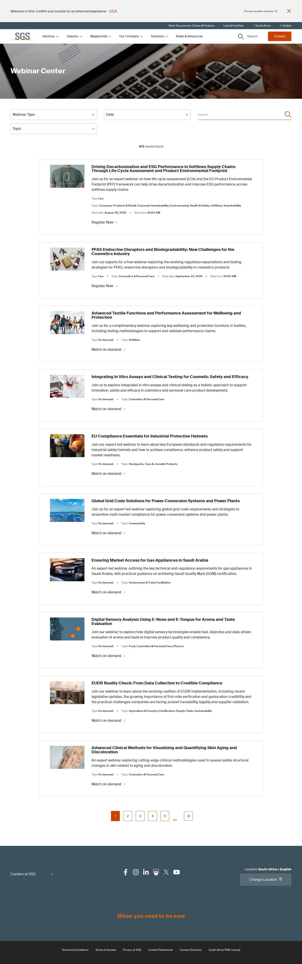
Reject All (169, 126)
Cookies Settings (102, 126)
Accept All (203, 126)
